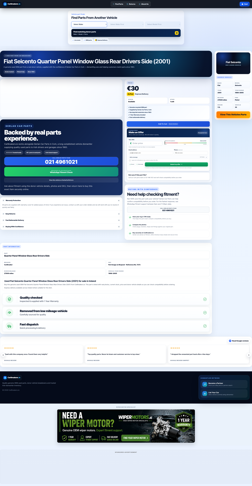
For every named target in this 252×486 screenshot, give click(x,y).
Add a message (167, 157)
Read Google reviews (239, 341)
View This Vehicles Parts (233, 114)
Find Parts (119, 4)
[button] (126, 33)
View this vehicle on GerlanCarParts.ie (61, 180)
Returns (132, 4)
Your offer (131, 139)
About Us (145, 4)
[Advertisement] (126, 468)
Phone (178, 150)
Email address (133, 150)
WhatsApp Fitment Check (61, 172)
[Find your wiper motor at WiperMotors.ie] (126, 426)
